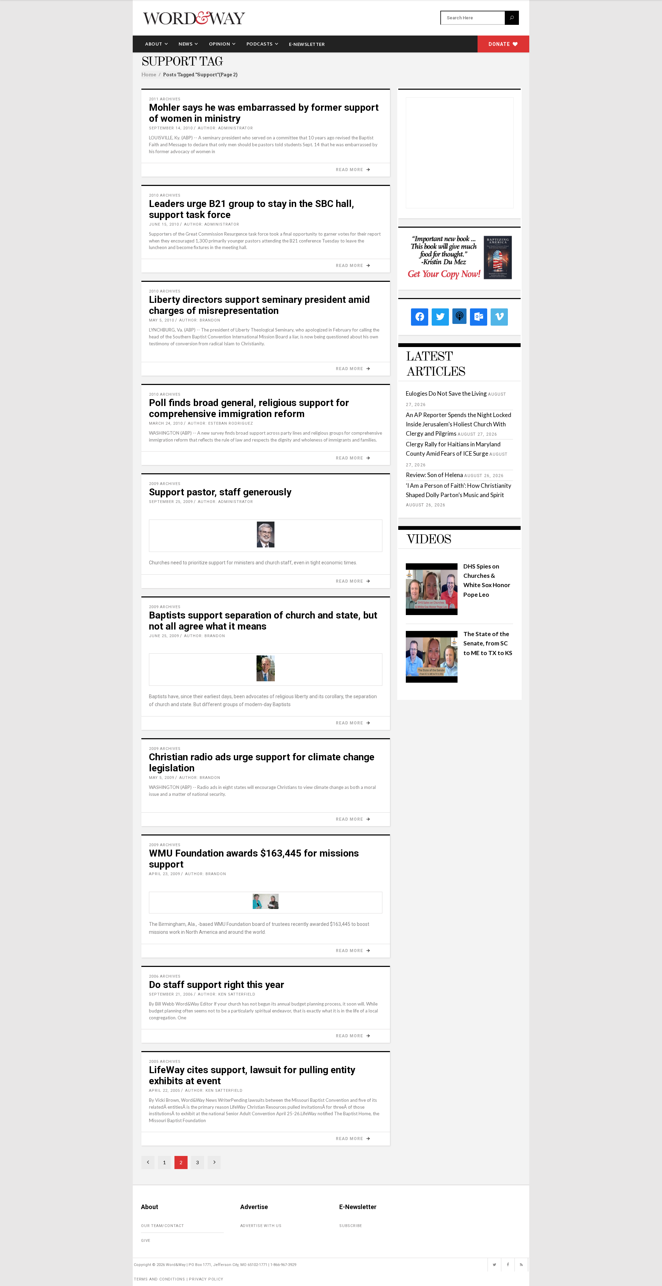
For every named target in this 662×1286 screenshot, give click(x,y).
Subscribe (350, 1226)
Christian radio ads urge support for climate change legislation (261, 762)
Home (148, 74)
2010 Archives (165, 195)
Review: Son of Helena (434, 474)
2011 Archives (165, 99)
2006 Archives (165, 976)
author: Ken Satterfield (226, 994)
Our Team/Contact (162, 1226)
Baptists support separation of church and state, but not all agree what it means (263, 621)
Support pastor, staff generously (220, 492)
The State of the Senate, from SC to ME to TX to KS (487, 643)
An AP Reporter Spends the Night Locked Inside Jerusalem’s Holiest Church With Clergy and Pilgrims (458, 424)
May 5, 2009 (161, 777)
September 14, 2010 (171, 128)
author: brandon (199, 320)
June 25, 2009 (164, 636)
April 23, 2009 (164, 874)
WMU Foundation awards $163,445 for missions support (254, 859)
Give (145, 1240)
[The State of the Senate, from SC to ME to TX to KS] (432, 680)
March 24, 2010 (166, 423)
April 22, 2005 (164, 1090)
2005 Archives (165, 1061)
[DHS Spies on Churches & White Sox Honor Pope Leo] (432, 612)
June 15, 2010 (164, 224)
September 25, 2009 (171, 501)
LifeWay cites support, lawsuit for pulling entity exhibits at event (252, 1075)
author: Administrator (225, 128)
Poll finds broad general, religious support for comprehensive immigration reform (249, 408)
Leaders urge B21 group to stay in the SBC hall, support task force (251, 209)
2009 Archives (165, 484)
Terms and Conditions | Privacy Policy (178, 1279)
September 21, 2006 (171, 994)
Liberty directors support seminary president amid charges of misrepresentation (259, 305)
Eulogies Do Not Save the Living (446, 393)
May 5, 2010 (161, 320)
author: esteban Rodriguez (220, 423)
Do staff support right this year (216, 984)
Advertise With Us (261, 1226)
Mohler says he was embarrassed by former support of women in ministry (264, 113)
